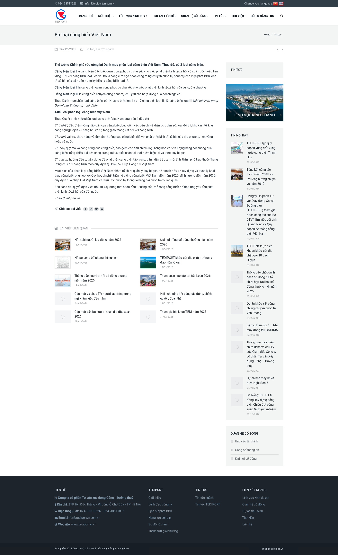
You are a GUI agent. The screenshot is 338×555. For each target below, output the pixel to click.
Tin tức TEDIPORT (207, 504)
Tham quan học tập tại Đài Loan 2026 (185, 276)
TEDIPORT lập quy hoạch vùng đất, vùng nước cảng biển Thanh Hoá (261, 150)
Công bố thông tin (247, 450)
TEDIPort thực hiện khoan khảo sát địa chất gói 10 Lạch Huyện (259, 253)
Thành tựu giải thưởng (163, 531)
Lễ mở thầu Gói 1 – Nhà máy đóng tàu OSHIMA (262, 327)
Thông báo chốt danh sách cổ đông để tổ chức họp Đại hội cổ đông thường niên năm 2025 (262, 282)
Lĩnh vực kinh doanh (255, 498)
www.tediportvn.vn (83, 524)
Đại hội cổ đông (246, 458)
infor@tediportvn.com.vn (83, 518)
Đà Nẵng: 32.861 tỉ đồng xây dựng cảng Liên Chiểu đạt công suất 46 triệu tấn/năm (261, 402)
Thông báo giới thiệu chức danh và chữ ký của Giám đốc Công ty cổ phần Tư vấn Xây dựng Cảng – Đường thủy (261, 354)
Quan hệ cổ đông (253, 504)
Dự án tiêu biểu (252, 511)
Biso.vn (279, 549)
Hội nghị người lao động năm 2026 (98, 240)
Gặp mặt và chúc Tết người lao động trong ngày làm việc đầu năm (103, 296)
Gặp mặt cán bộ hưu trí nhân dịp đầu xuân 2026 (102, 314)
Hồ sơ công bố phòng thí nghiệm (96, 258)
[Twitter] (96, 209)
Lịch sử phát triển (160, 511)
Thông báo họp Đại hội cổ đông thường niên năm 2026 (101, 278)
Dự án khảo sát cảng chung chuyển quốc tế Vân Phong (261, 308)
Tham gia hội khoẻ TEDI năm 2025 (183, 312)
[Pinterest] (102, 209)
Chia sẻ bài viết (70, 209)
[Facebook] (85, 209)
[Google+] (91, 209)
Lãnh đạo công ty (160, 504)
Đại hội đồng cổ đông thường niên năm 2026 (186, 242)
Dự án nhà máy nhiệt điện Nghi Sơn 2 (260, 380)
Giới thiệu (154, 498)
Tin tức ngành (204, 498)
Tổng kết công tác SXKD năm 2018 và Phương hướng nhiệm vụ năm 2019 (261, 177)
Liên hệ (247, 524)
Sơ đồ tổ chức (158, 524)
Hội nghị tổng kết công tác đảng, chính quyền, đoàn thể (186, 296)
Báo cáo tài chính (246, 441)
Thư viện (248, 518)
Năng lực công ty (160, 518)
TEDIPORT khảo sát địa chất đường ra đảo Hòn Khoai (186, 260)
